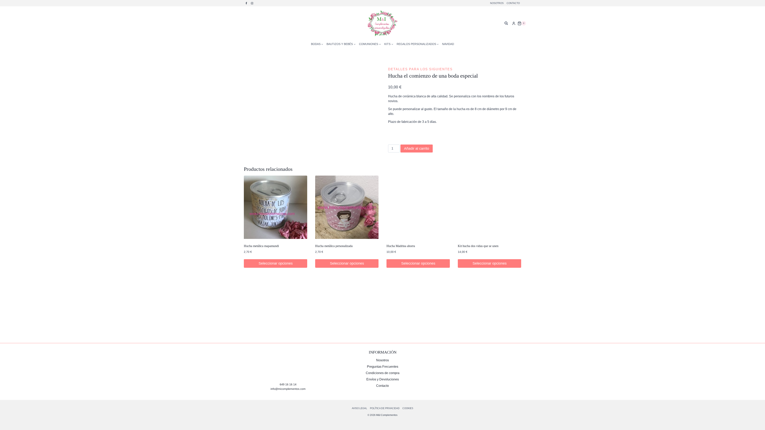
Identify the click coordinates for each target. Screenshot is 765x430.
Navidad (448, 44)
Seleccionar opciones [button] (276, 263)
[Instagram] (252, 3)
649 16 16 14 (288, 384)
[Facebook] (246, 3)
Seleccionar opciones (347, 263)
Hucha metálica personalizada (334, 246)
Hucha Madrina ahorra (400, 246)
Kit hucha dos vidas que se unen (478, 246)
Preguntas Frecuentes (382, 366)
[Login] (514, 23)
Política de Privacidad (385, 408)
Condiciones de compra (382, 373)
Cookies (407, 408)
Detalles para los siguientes (420, 69)
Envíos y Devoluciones (382, 379)
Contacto (513, 3)
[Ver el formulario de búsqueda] (506, 23)
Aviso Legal (359, 408)
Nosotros (497, 3)
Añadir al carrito (416, 148)
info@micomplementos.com (288, 388)
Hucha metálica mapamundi (261, 246)
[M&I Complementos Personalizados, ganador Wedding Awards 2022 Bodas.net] (477, 364)
